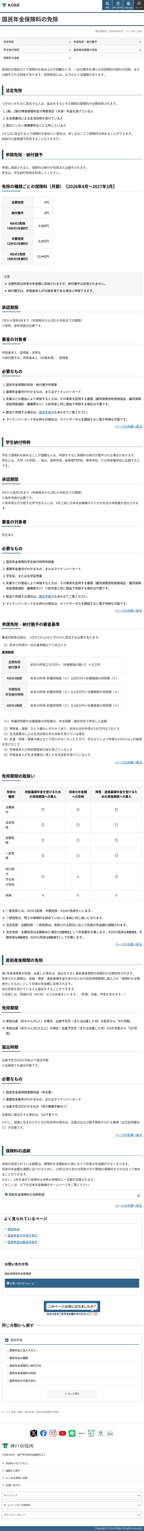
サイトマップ (10, 1495)
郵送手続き (46, 412)
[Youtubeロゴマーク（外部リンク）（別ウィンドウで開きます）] (62, 1433)
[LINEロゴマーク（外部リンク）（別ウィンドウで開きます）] (72, 1433)
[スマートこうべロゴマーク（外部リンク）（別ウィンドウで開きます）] (91, 1433)
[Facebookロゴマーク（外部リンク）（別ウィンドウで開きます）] (43, 1433)
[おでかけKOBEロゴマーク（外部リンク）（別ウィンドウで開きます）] (110, 1433)
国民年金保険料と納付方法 (25, 1365)
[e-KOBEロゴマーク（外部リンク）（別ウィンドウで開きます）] (100, 1433)
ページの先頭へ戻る (128, 426)
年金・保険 (16, 1412)
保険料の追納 (11, 58)
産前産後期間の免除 (85, 50)
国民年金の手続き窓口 (23, 1380)
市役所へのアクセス (17, 1463)
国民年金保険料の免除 (23, 1373)
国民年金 (16, 1339)
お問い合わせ (13, 1485)
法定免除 (8, 41)
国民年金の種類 (19, 1358)
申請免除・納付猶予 (85, 41)
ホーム (5, 1412)
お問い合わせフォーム (22, 1283)
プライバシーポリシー (15, 1514)
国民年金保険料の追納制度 (27, 1194)
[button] (107, 5)
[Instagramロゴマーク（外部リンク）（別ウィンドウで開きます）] (53, 1433)
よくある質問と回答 (17, 1477)
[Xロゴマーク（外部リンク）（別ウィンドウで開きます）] (33, 1433)
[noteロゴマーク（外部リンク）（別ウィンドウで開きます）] (81, 1433)
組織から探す (13, 1470)
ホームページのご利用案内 (17, 1505)
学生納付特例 (11, 50)
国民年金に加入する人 (23, 1350)
